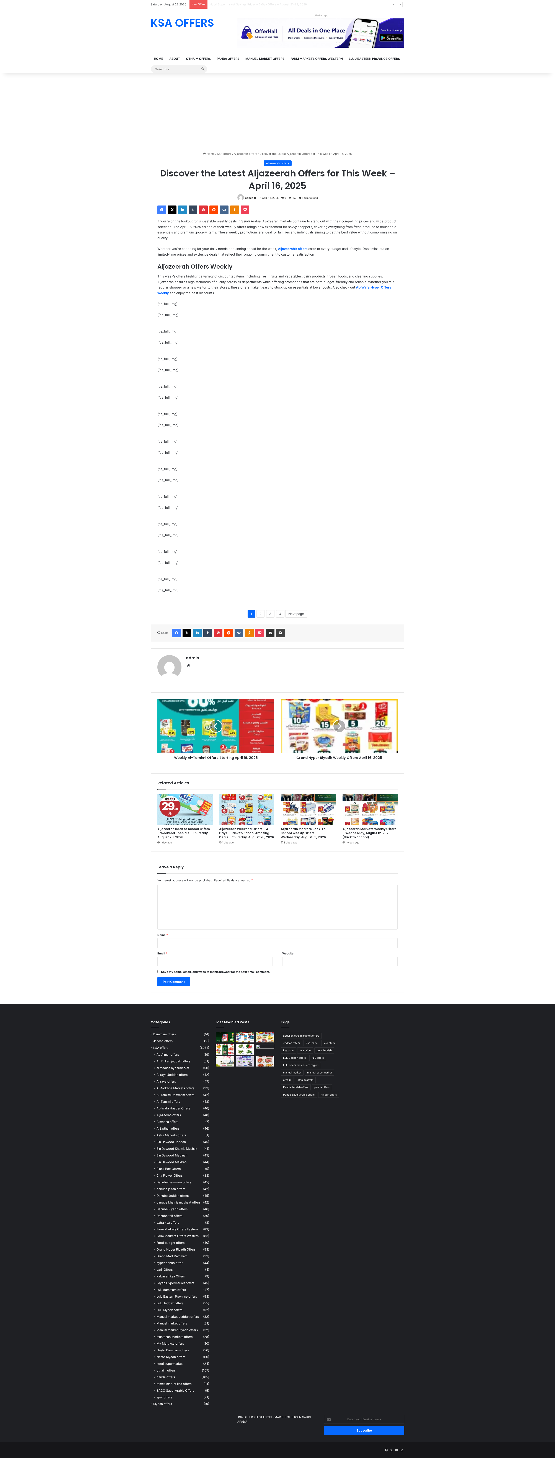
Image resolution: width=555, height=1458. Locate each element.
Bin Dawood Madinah (172, 1155)
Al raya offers (166, 1081)
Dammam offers (164, 1034)
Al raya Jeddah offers (172, 1074)
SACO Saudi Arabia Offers (175, 1390)
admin (249, 197)
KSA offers (224, 153)
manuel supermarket (319, 1072)
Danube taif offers (169, 1216)
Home (158, 58)
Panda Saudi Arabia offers (299, 1094)
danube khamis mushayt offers (179, 1202)
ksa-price (312, 1043)
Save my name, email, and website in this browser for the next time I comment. (215, 972)
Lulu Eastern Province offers (374, 58)
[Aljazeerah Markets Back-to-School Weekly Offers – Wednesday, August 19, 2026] (308, 809)
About (174, 58)
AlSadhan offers (168, 1128)
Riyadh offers (162, 1404)
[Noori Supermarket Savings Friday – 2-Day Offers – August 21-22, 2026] (245, 1037)
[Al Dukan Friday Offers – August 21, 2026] (225, 1049)
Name (162, 935)
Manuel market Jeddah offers (178, 1316)
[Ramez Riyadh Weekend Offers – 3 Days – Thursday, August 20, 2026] (265, 1049)
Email (162, 953)
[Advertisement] (277, 108)
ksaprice (288, 1050)
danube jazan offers (171, 1189)
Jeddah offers (163, 1041)
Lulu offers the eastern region (300, 1065)
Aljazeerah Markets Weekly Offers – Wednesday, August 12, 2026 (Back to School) (369, 833)
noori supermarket (170, 1363)
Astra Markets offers (171, 1135)
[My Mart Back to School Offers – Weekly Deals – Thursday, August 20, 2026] (245, 1061)
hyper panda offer (170, 1263)
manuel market (292, 1072)
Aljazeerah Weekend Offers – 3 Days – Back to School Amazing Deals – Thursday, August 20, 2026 (246, 833)
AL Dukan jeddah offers (173, 1061)
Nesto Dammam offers (173, 1350)
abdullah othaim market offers (301, 1035)
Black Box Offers (169, 1169)
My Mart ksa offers (170, 1343)
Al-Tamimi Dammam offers (175, 1095)
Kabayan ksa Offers (171, 1276)
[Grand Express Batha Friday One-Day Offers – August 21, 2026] (265, 1037)
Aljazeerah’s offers (292, 249)
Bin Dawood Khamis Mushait (177, 1148)
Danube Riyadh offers (172, 1209)
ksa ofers (329, 1043)
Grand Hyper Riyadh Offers (176, 1249)
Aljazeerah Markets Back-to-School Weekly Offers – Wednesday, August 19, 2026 (304, 833)
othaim (287, 1079)
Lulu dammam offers (171, 1290)
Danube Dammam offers (174, 1182)
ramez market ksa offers (174, 1384)
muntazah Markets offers (175, 1337)
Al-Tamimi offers (168, 1101)
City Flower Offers (170, 1175)
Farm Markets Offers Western (317, 58)
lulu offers (318, 1057)
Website (288, 953)
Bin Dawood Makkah (171, 1162)
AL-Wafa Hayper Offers (173, 1108)
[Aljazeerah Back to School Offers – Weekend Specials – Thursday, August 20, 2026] (185, 809)
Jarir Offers (165, 1269)
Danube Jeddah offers (173, 1195)
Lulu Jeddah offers (170, 1303)
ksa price (305, 1050)
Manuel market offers (264, 58)
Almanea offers (167, 1122)
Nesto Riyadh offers (171, 1357)
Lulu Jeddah (324, 1050)
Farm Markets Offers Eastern (177, 1229)
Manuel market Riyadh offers (177, 1330)
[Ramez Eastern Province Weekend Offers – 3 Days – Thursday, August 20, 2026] (245, 1049)
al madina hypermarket (173, 1068)
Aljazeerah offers (245, 153)
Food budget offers (170, 1242)
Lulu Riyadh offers (169, 1310)
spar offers (164, 1397)
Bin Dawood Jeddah (171, 1142)
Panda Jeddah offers (295, 1087)
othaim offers (198, 58)
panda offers (228, 58)
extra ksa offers (168, 1222)
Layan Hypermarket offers (175, 1283)
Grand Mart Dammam (172, 1256)
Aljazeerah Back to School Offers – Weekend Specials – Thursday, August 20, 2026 (183, 833)
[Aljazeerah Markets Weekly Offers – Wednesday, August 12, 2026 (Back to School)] (370, 809)
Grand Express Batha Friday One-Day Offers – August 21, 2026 (252, 4)
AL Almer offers (168, 1054)
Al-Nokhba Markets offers (175, 1088)
